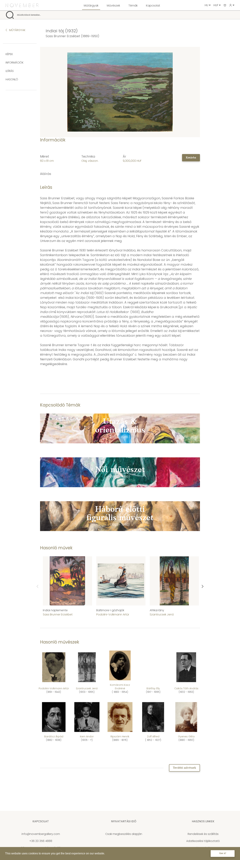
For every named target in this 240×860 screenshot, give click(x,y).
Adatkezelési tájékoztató (203, 841)
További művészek (184, 767)
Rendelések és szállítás (203, 834)
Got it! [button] (222, 853)
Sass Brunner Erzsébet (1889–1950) (72, 36)
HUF (216, 5)
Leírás (10, 71)
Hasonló (12, 79)
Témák (133, 6)
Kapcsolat (153, 6)
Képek (9, 54)
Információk (15, 63)
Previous (37, 586)
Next (202, 586)
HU (207, 5)
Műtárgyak (91, 6)
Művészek (113, 6)
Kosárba (191, 157)
